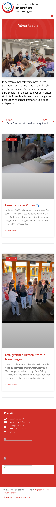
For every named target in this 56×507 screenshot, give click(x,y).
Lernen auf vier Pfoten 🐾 (22, 205)
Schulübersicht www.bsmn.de (16, 497)
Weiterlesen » (11, 230)
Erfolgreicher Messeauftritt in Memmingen (25, 357)
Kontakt (13, 492)
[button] (52, 15)
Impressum (39, 489)
